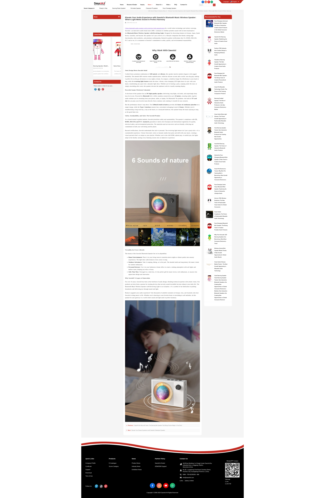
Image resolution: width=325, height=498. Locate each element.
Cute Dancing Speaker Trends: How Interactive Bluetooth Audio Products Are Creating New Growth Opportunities (220, 133)
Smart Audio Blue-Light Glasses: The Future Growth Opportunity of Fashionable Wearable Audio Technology (220, 119)
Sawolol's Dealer (160, 463)
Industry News (162, 11)
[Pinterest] (103, 89)
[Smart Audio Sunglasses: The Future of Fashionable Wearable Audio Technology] (209, 214)
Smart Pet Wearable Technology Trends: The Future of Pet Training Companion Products (220, 90)
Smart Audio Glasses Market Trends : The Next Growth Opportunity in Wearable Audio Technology (220, 266)
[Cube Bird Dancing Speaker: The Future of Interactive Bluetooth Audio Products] (209, 146)
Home (151, 11)
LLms (226, 481)
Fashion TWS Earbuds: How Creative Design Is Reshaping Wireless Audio (118, 66)
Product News (98, 20)
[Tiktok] (99, 89)
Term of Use (89, 476)
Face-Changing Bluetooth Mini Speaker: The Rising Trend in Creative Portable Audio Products (221, 227)
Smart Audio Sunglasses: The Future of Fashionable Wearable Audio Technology (220, 215)
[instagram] (205, 1)
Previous (93, 53)
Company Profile (90, 463)
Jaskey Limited (189, 480)
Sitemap (227, 479)
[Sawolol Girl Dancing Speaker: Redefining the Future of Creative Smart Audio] (209, 39)
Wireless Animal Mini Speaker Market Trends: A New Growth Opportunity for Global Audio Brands (220, 253)
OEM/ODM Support (160, 466)
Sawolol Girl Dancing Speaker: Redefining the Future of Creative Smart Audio (220, 40)
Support (87, 469)
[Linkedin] (95, 89)
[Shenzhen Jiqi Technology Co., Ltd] (100, 3)
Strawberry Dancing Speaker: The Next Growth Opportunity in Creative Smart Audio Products (220, 64)
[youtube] (208, 1)
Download (88, 473)
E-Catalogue (112, 463)
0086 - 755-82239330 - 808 (191, 474)
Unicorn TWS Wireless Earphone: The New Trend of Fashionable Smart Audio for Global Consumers (220, 203)
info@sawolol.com (188, 477)
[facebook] (203, 1)
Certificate (88, 466)
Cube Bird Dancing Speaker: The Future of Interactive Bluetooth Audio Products (220, 147)
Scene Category (114, 466)
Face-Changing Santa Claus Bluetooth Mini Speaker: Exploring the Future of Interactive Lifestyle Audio (220, 189)
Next (120, 53)
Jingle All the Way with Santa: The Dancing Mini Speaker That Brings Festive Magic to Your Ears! (158, 425)
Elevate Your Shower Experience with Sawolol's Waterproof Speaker (148, 430)
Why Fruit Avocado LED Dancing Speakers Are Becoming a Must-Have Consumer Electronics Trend (220, 239)
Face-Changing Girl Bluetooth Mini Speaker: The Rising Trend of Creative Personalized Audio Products (220, 78)
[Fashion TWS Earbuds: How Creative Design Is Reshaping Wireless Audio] (119, 50)
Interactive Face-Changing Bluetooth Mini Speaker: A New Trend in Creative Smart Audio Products (221, 159)
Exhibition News (98, 27)
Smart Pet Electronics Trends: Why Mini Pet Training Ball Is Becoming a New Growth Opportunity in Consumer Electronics (220, 174)
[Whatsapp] (211, 1)
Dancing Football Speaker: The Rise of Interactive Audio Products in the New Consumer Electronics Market (220, 104)
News (156, 11)
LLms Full (228, 483)
